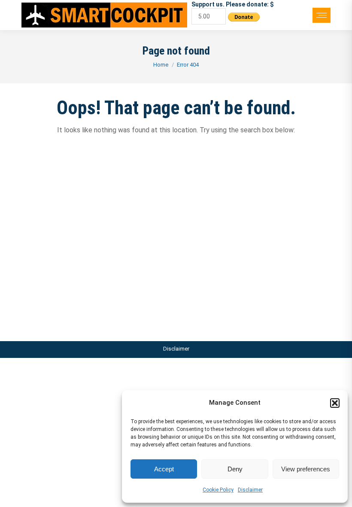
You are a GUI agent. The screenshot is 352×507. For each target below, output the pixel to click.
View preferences (305, 469)
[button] (335, 403)
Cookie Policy (218, 490)
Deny (235, 469)
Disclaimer (250, 490)
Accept (164, 469)
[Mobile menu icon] (322, 15)
